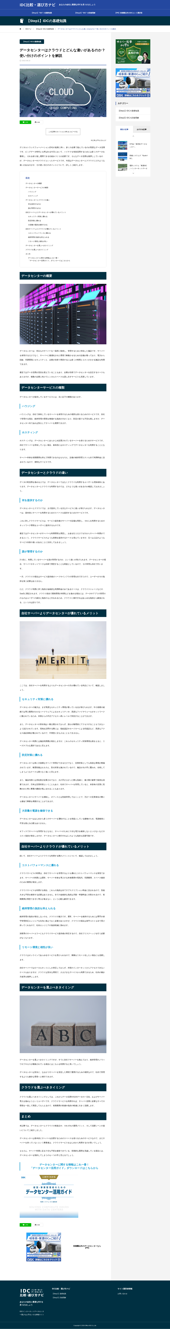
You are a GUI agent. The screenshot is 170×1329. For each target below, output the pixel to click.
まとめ (28, 254)
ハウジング (32, 192)
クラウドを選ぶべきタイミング (37, 250)
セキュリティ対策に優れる (38, 216)
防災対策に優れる (34, 221)
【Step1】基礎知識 (59, 1294)
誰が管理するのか (34, 208)
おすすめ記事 (142, 129)
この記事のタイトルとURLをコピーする (63, 132)
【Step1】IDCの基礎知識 (32, 42)
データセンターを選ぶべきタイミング (39, 245)
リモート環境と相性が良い (38, 241)
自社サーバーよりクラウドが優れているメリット (43, 229)
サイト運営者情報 (125, 1289)
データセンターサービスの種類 (37, 187)
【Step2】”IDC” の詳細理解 (85, 13)
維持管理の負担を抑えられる (38, 237)
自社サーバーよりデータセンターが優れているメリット (46, 212)
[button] (133, 136)
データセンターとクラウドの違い (38, 200)
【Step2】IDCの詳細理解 (128, 118)
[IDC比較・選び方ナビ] (32, 1292)
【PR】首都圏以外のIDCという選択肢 (128, 13)
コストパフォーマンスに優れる (39, 233)
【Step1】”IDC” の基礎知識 (41, 13)
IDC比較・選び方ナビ (61, 1289)
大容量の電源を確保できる (38, 225)
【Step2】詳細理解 (59, 1297)
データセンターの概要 (34, 183)
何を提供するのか (34, 204)
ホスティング (33, 196)
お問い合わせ (122, 1294)
